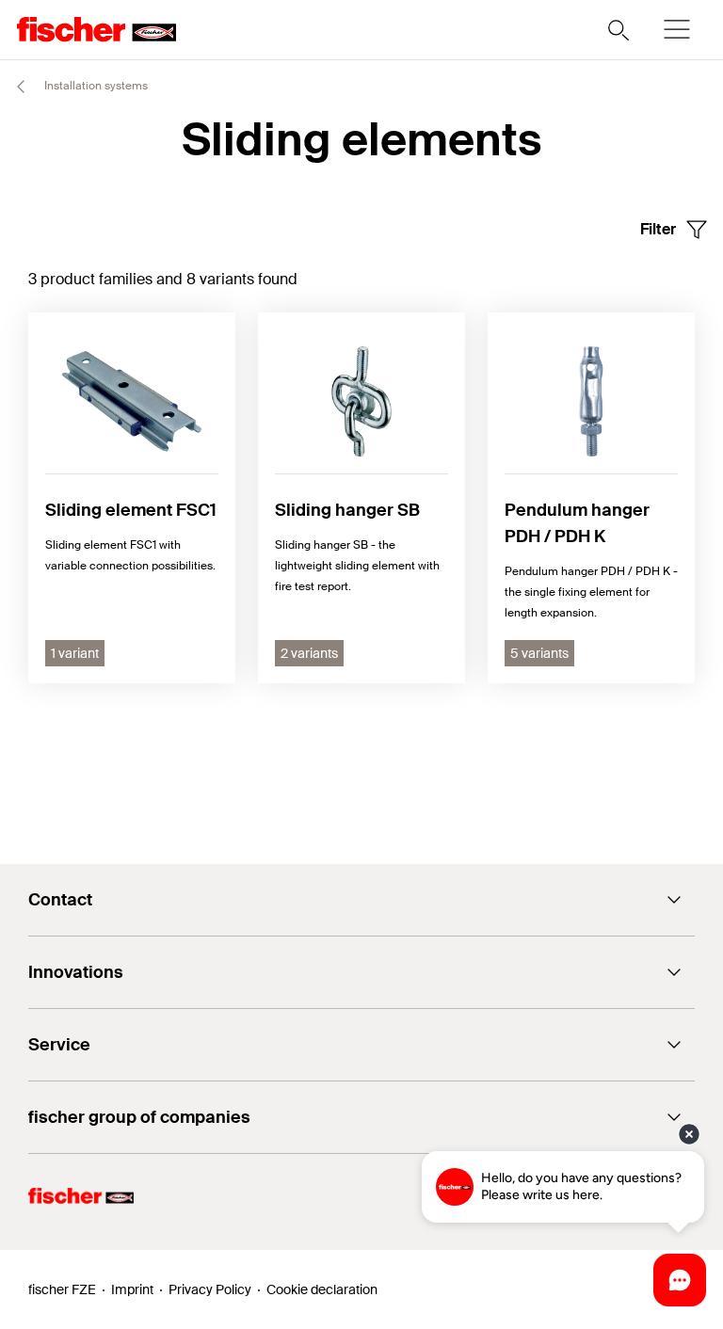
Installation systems (94, 85)
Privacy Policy (210, 1289)
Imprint (132, 1289)
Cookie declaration (322, 1289)
